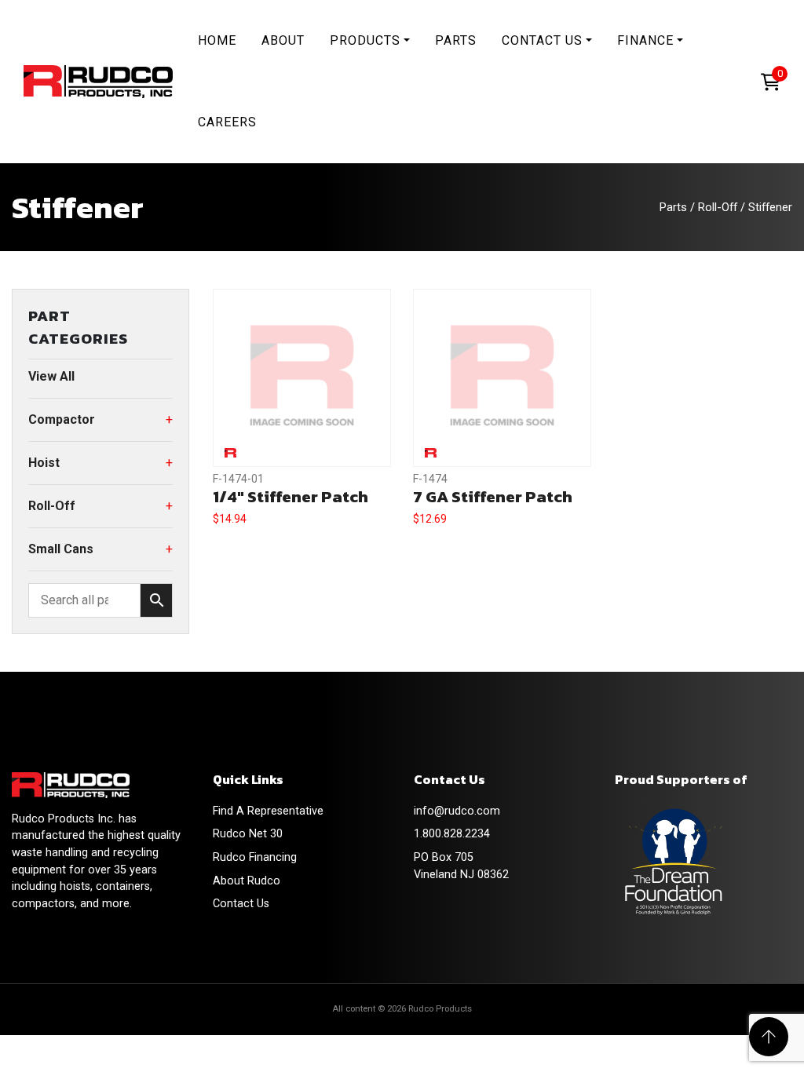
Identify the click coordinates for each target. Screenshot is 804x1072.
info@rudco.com (457, 811)
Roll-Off (717, 207)
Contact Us (542, 40)
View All (51, 376)
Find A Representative (268, 811)
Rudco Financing (255, 857)
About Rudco (246, 881)
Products (365, 40)
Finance (645, 40)
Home (217, 40)
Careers (227, 122)
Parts (456, 40)
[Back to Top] (768, 1036)
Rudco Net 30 (248, 833)
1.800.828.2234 (452, 833)
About (283, 40)
